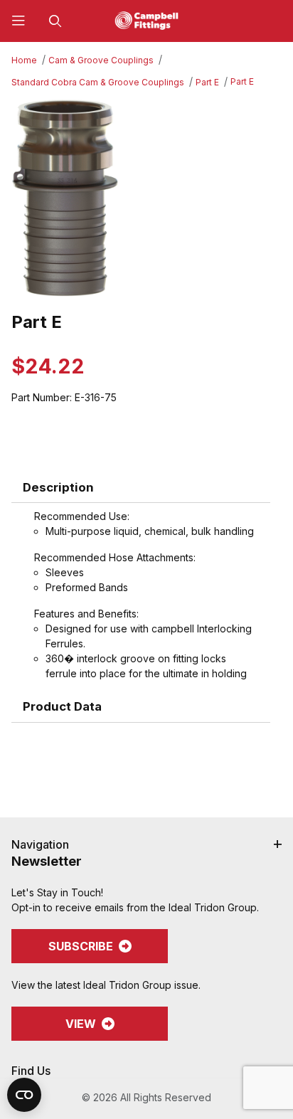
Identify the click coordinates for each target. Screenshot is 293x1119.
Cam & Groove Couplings (101, 60)
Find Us (30, 1071)
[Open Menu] (18, 21)
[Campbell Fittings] (146, 20)
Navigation (40, 844)
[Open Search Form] (55, 21)
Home (24, 60)
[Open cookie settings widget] (24, 1095)
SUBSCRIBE (80, 946)
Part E (207, 82)
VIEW (80, 1024)
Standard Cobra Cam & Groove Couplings (97, 82)
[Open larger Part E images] (146, 198)
